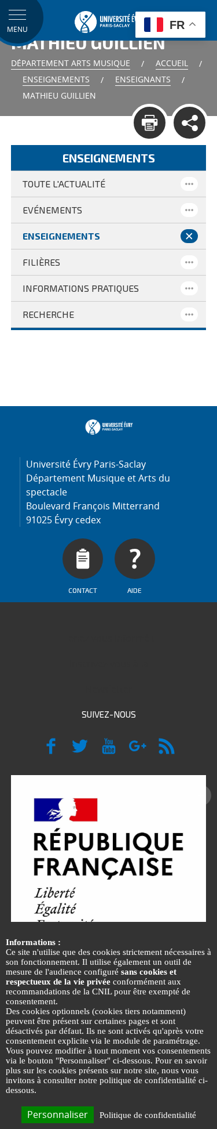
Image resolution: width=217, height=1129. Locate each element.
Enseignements (56, 79)
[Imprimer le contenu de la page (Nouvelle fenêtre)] (149, 123)
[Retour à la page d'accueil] (108, 19)
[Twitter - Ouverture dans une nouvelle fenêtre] (80, 751)
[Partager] (189, 123)
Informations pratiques (81, 288)
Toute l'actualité (64, 183)
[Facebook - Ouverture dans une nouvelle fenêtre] (51, 751)
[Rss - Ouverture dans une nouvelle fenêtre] (166, 751)
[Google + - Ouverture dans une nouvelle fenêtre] (137, 751)
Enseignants (143, 79)
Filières (41, 261)
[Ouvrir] (189, 184)
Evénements (52, 209)
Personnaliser (57, 1114)
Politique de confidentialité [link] (148, 1115)
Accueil (172, 62)
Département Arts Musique (70, 62)
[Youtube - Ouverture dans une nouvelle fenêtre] (108, 751)
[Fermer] (189, 236)
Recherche (48, 314)
